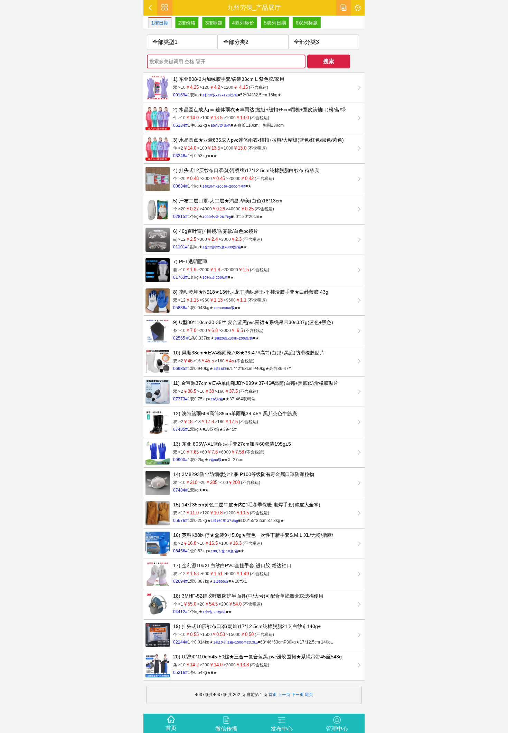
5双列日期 (273, 23)
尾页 (309, 694)
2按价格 (185, 23)
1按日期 (158, 23)
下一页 (297, 694)
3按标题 (211, 23)
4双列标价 (241, 23)
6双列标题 (305, 23)
